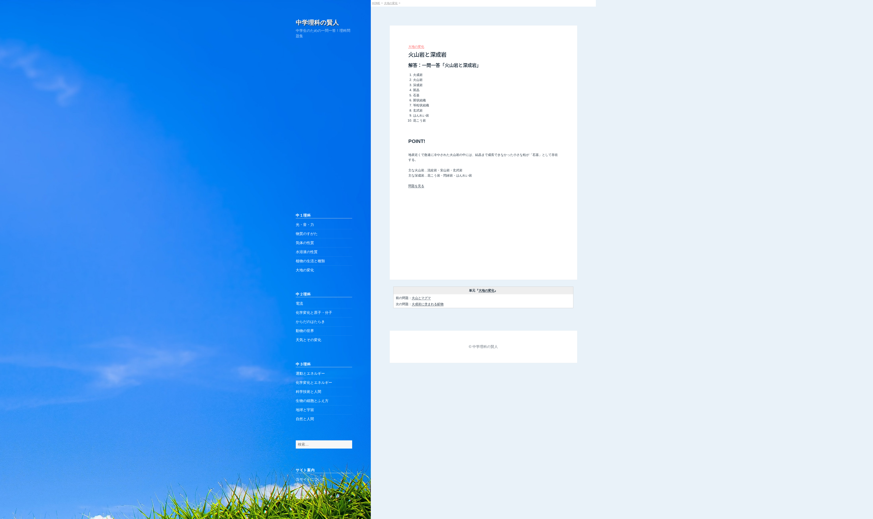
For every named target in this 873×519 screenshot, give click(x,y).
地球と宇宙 (305, 410)
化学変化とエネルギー (314, 382)
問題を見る (416, 186)
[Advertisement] (324, 125)
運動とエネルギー (310, 373)
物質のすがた (307, 234)
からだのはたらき (310, 322)
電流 (299, 303)
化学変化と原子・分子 (314, 312)
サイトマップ (307, 488)
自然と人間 (305, 419)
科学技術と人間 (308, 392)
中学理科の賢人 (317, 22)
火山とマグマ (421, 298)
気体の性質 (305, 243)
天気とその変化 (308, 340)
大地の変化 (305, 270)
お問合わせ (305, 497)
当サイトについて (310, 479)
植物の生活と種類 (310, 261)
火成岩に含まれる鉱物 (428, 304)
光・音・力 (305, 225)
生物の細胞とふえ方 (312, 401)
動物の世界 (305, 331)
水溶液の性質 (307, 252)
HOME (376, 3)
